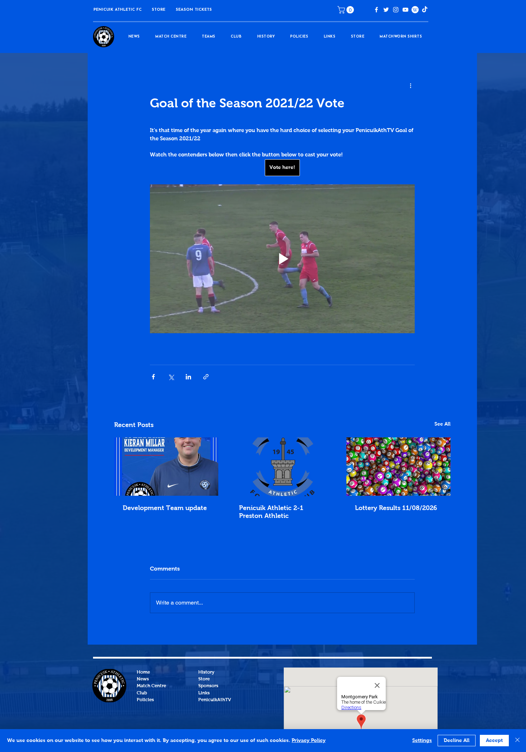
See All (442, 424)
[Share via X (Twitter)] (170, 376)
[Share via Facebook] (153, 376)
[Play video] (282, 258)
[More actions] (410, 86)
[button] (158, 10)
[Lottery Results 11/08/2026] (398, 466)
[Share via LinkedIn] (188, 376)
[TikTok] (424, 9)
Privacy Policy (309, 740)
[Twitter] (386, 9)
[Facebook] (376, 9)
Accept (494, 740)
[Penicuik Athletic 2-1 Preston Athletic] (282, 466)
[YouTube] (405, 9)
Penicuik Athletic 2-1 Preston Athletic (271, 512)
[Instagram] (395, 9)
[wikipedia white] (415, 9)
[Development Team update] (166, 466)
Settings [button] (422, 740)
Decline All (456, 740)
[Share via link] (206, 376)
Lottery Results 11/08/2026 (396, 508)
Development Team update (165, 508)
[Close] (517, 740)
